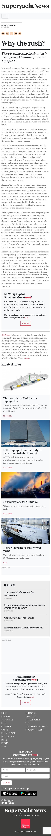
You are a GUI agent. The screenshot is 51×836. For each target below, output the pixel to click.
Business (5, 716)
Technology (7, 720)
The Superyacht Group (37, 726)
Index (4, 740)
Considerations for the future (20, 501)
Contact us (31, 713)
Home (4, 713)
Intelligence (7, 736)
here (27, 357)
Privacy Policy (33, 720)
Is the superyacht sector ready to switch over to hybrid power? (22, 451)
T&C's (28, 723)
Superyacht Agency (35, 730)
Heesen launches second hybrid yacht (22, 549)
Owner (4, 730)
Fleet (4, 723)
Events (4, 743)
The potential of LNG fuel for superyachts (20, 399)
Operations (7, 726)
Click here (5, 334)
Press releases (8, 733)
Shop (3, 746)
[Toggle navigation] (4, 16)
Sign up (25, 323)
